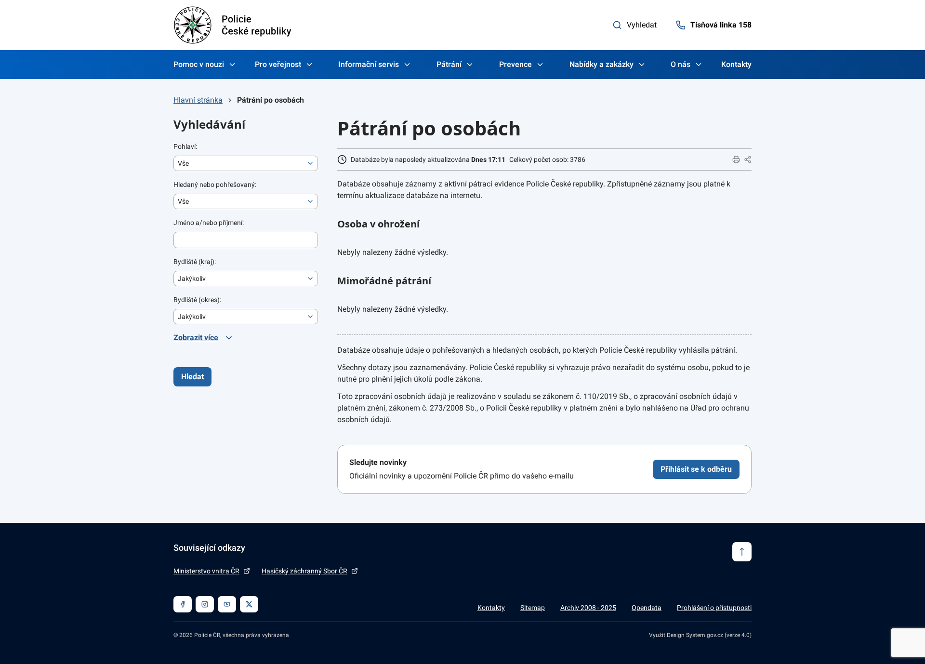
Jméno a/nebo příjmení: (208, 222)
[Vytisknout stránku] (736, 159)
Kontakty (736, 64)
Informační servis (368, 64)
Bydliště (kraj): (194, 262)
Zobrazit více (195, 337)
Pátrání (449, 64)
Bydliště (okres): (197, 300)
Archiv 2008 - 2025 (588, 607)
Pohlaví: (185, 146)
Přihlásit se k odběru (696, 469)
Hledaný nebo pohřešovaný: (214, 184)
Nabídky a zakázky (601, 64)
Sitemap (532, 607)
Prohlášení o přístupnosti (714, 607)
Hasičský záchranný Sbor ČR (304, 571)
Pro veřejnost (278, 64)
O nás (680, 64)
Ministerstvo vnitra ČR (206, 571)
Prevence (515, 64)
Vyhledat (642, 24)
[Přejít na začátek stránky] (742, 551)
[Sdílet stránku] (748, 159)
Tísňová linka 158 (721, 24)
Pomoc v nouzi (198, 64)
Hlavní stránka (198, 100)
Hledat (192, 376)
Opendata (646, 607)
